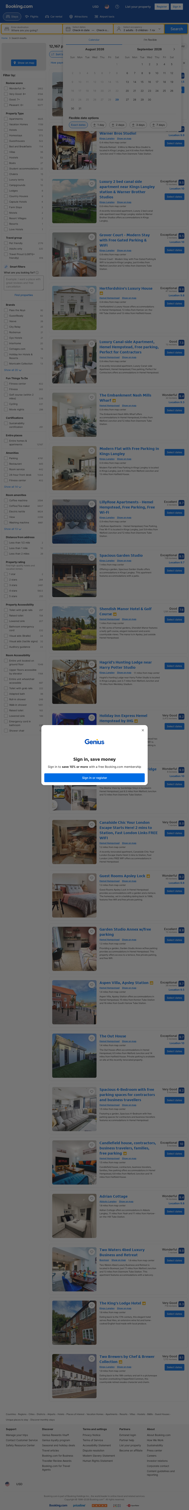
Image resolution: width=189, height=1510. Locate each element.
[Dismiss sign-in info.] (143, 730)
